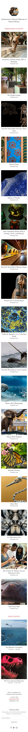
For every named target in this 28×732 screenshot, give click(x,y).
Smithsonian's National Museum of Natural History (14, 20)
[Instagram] (16, 728)
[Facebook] (11, 728)
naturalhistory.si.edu (14, 701)
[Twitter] (13, 728)
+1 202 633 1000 (14, 697)
